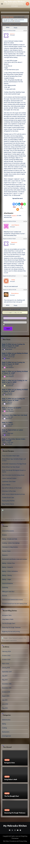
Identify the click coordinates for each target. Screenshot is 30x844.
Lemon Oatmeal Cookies (9, 478)
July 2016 (4, 700)
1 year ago (9, 21)
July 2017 (4, 676)
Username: (5, 316)
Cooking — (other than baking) (10, 543)
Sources (4, 595)
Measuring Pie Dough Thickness (11, 627)
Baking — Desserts (7, 567)
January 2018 (6, 667)
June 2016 (5, 704)
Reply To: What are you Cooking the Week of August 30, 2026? (13, 345)
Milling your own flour (8, 591)
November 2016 (6, 688)
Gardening (5, 587)
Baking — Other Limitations (10, 571)
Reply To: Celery (7, 422)
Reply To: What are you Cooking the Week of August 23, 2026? (13, 363)
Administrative (6, 720)
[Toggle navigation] (2, 4)
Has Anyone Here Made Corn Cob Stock (14, 415)
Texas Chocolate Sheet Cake (10, 456)
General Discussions (8, 531)
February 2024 (6, 651)
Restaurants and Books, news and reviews (14, 559)
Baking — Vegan (6, 579)
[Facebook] (13, 203)
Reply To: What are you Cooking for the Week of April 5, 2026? (14, 381)
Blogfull (23, 836)
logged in (14, 215)
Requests (5, 555)
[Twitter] (16, 203)
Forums (7, 17)
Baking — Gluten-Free (8, 563)
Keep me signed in (9, 325)
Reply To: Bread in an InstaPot (11, 408)
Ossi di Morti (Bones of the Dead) (12, 488)
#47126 (25, 221)
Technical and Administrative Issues (12, 599)
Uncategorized (6, 736)
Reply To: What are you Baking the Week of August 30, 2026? (15, 354)
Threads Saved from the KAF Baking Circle (14, 603)
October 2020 (6, 659)
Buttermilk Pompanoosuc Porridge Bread (14, 464)
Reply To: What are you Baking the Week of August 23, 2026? (15, 372)
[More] (17, 208)
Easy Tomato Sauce (8, 504)
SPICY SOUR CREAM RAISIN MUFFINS (13, 494)
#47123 (25, 30)
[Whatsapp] (24, 203)
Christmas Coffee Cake (9, 491)
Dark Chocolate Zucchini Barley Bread (13, 475)
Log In (8, 328)
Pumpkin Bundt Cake (8, 497)
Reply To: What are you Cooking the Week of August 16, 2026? (13, 399)
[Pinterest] (22, 203)
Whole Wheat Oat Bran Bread (10, 467)
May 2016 (5, 708)
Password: (5, 320)
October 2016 (6, 692)
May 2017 (5, 680)
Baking (4, 724)
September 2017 (7, 672)
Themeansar (14, 838)
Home (3, 17)
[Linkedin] (19, 203)
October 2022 (6, 655)
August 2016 (5, 696)
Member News (6, 551)
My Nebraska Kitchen (14, 1)
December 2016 (6, 684)
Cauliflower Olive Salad (8, 481)
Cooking (4, 728)
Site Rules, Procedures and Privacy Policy (15, 841)
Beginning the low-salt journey (11, 631)
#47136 (25, 289)
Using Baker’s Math (7, 619)
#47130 (25, 238)
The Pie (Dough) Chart (8, 623)
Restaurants (5, 732)
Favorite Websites (7, 583)
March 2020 (5, 663)
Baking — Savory (7, 575)
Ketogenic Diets (7, 615)
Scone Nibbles (6, 485)
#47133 (25, 276)
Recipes (11, 17)
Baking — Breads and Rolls (9, 539)
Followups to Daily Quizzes (10, 547)
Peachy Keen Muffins (8, 501)
